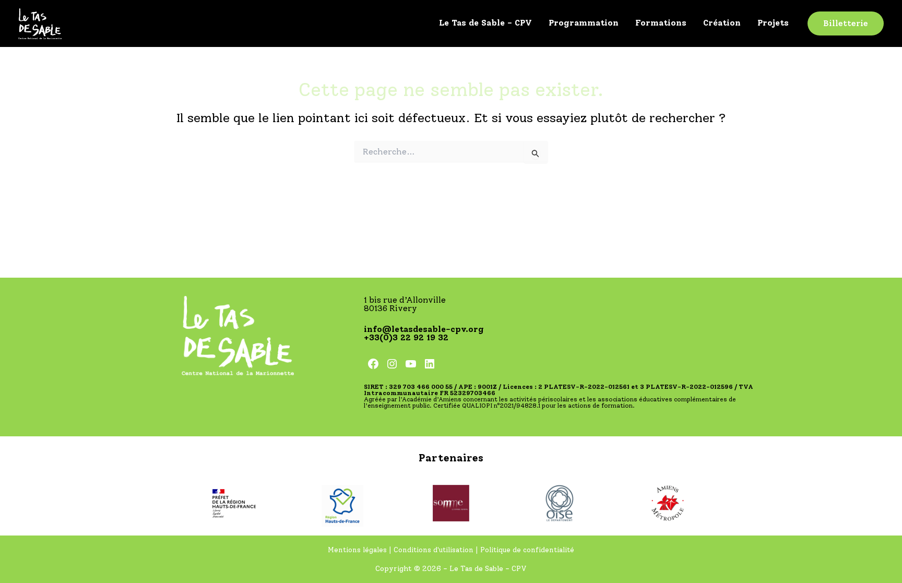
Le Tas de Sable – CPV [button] (485, 23)
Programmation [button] (584, 23)
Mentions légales (358, 550)
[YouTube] (410, 363)
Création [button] (722, 23)
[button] (846, 23)
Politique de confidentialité (527, 550)
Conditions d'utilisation (433, 550)
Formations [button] (660, 23)
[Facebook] (373, 363)
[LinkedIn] (429, 363)
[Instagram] (392, 363)
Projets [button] (773, 23)
